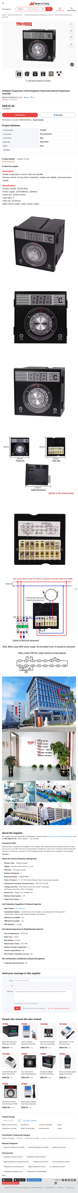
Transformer (24, 1125)
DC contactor (20, 908)
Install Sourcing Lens (11, 1183)
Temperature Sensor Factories (13, 1157)
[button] (3, 3)
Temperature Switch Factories (36, 1157)
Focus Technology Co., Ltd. (24, 1187)
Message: (10, 991)
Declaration (60, 1187)
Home (4, 15)
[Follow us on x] (66, 1180)
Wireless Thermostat (59, 1147)
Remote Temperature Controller (38, 1147)
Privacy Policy (70, 1187)
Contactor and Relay (45, 1125)
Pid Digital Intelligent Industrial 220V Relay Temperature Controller (47, 1074)
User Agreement (50, 1187)
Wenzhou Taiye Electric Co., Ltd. (12, 97)
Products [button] (20, 9)
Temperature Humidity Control (13, 1171)
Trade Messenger (34, 1180)
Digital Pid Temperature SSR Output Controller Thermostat (9, 1044)
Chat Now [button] (59, 115)
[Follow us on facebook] (63, 1180)
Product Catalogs (30, 1121)
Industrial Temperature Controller (14, 1147)
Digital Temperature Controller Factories (16, 1162)
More (4, 1175)
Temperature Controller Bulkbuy (37, 1171)
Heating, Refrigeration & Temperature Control (38, 15)
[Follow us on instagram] (69, 1180)
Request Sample (38, 120)
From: (11, 981)
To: (12, 986)
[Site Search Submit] (49, 9)
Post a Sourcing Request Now (58, 1008)
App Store (7, 1180)
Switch (59, 1125)
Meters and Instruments (9, 1125)
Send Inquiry (20, 115)
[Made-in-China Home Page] (39, 3)
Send (17, 1008)
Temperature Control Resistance (14, 1167)
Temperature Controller (9, 1128)
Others (59, 1128)
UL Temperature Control (57, 1167)
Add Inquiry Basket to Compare (39, 80)
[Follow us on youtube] (72, 1180)
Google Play (19, 1180)
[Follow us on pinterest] (75, 1180)
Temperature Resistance (40, 1162)
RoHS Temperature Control (60, 1162)
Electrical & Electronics (15, 15)
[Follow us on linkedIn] (56, 1183)
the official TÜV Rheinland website (61, 836)
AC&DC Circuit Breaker (28, 1128)
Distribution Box (44, 1128)
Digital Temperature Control (36, 1167)
